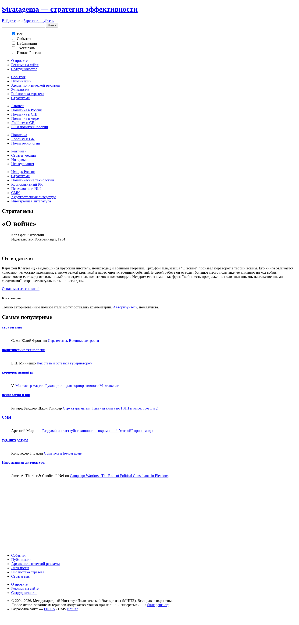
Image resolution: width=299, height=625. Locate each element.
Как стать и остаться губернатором (64, 363)
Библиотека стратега (27, 94)
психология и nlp (16, 395)
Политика (19, 135)
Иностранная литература (31, 201)
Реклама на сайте (25, 65)
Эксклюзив (20, 90)
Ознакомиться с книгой (20, 289)
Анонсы (17, 106)
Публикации (21, 81)
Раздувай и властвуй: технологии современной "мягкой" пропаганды (97, 431)
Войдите (9, 21)
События (18, 77)
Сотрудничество (24, 69)
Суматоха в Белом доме (63, 453)
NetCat (72, 609)
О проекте (19, 61)
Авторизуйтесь (125, 307)
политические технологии (23, 350)
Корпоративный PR (27, 184)
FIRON (49, 609)
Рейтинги (19, 151)
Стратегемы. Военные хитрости (73, 341)
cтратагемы (12, 327)
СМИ (15, 193)
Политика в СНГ (24, 114)
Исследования (22, 164)
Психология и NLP (26, 189)
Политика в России (26, 110)
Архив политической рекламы (35, 85)
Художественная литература (33, 197)
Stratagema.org (158, 605)
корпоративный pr (18, 372)
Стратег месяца (23, 155)
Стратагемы (20, 98)
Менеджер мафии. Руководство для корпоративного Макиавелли (67, 386)
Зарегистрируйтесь (39, 21)
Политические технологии (32, 180)
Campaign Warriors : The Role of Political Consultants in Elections (119, 476)
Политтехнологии (25, 143)
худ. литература (15, 440)
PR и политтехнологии (29, 127)
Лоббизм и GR (23, 123)
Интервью (19, 160)
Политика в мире (25, 118)
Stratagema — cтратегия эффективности (70, 9)
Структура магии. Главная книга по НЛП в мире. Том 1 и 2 (110, 408)
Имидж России (23, 172)
